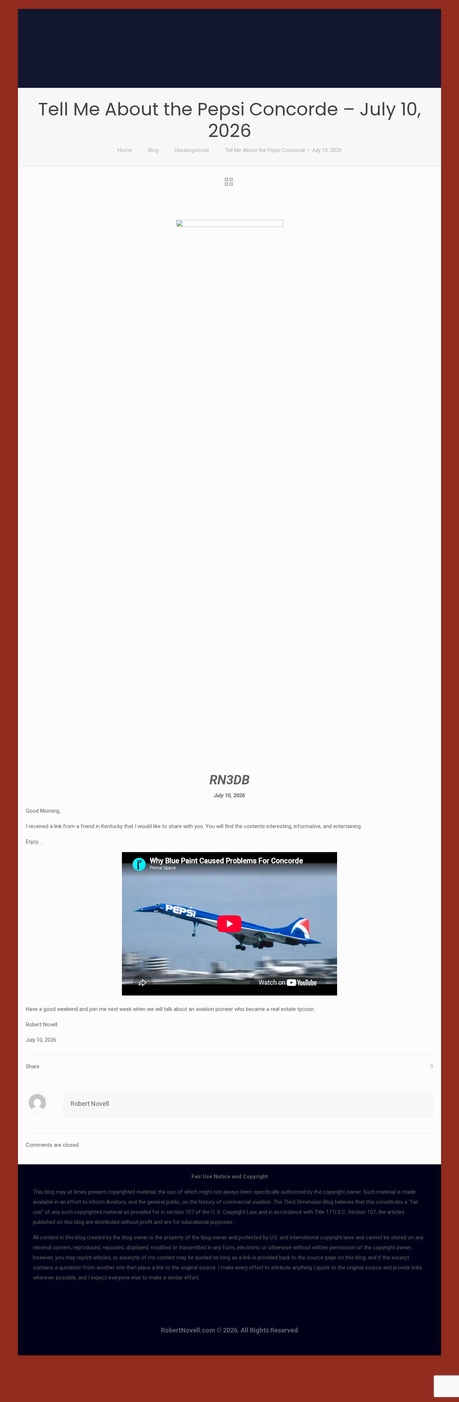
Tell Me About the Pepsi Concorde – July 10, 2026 (283, 150)
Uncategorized (192, 150)
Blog (153, 150)
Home (125, 150)
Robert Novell (90, 1103)
